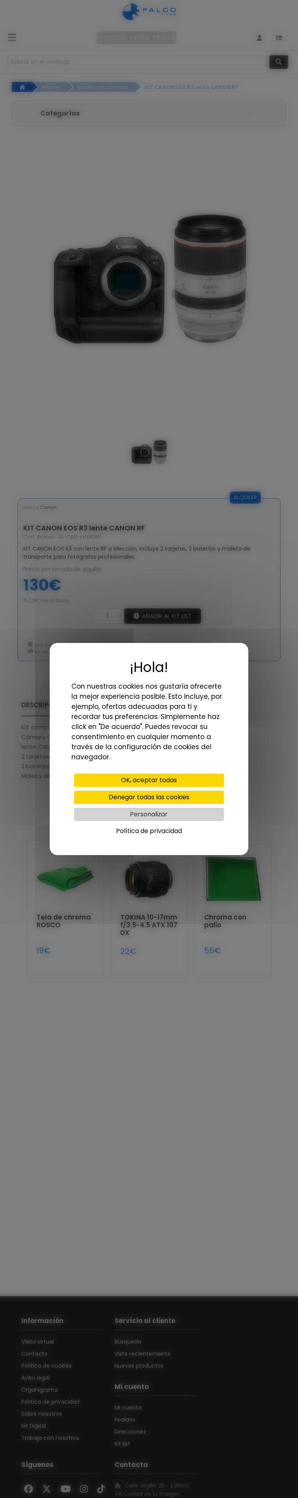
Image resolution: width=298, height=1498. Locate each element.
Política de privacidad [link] (149, 830)
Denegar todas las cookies (149, 797)
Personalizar (149, 814)
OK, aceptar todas (149, 780)
